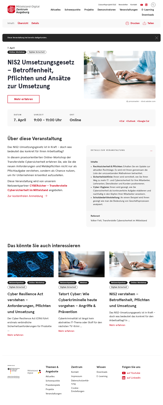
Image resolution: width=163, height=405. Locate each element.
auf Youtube (133, 373)
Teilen (151, 23)
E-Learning (102, 376)
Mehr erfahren (23, 99)
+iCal (121, 121)
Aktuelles (56, 10)
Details (35, 23)
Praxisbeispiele (53, 385)
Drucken (135, 23)
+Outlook (130, 121)
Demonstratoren (107, 10)
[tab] (121, 151)
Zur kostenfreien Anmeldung (25, 196)
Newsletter (123, 5)
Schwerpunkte (53, 381)
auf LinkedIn (134, 378)
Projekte (50, 389)
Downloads (148, 15)
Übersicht (23, 23)
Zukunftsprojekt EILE (107, 5)
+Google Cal (143, 121)
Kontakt (133, 5)
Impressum (76, 376)
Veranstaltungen (129, 10)
